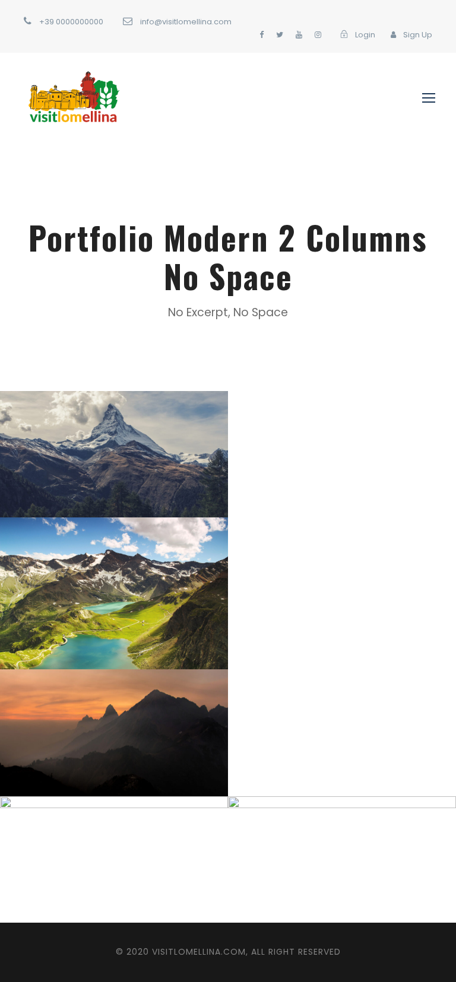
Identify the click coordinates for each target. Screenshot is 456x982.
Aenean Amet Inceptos (114, 867)
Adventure (97, 481)
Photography (133, 886)
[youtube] (299, 34)
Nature (142, 620)
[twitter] (279, 34)
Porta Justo (114, 462)
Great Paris (342, 867)
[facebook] (261, 34)
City (141, 759)
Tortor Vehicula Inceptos (114, 740)
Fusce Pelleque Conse (114, 601)
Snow (141, 481)
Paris (309, 886)
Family (81, 886)
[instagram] (318, 34)
